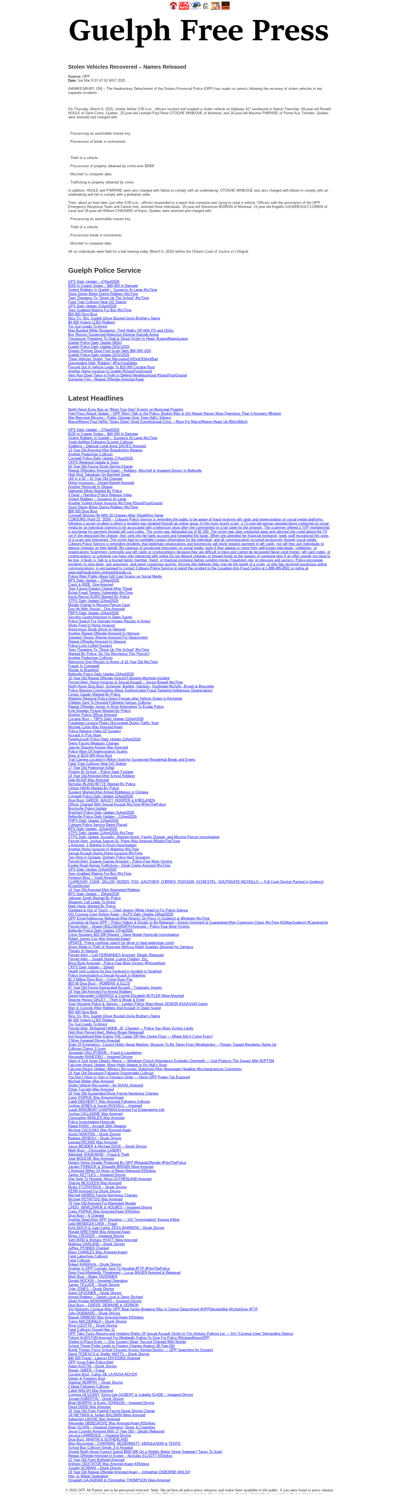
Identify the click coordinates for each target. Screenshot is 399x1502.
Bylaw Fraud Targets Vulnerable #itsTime (100, 593)
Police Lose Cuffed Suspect (90, 646)
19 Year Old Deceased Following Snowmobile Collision (111, 1073)
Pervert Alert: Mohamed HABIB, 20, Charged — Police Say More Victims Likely (131, 1028)
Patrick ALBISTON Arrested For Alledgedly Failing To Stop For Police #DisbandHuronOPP (139, 1338)
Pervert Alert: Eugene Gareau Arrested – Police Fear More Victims (120, 861)
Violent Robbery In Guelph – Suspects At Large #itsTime (112, 290)
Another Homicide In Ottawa (90, 487)
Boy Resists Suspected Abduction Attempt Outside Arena (113, 334)
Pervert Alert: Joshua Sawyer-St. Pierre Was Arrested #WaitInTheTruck (124, 841)
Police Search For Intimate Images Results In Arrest (109, 621)
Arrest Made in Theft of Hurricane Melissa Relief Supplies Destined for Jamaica (130, 947)
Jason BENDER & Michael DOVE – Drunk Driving (107, 1146)
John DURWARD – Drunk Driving (94, 1313)
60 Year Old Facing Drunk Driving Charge (100, 466)
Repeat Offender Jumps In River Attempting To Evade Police (116, 707)
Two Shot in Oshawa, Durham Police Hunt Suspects (109, 857)
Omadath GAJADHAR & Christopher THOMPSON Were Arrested (119, 1480)
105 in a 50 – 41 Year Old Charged (95, 479)
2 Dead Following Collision (88, 1386)
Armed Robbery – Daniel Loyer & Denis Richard (105, 1297)
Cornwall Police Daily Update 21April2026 (100, 796)
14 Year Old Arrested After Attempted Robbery (104, 890)
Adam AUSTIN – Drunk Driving (92, 1366)
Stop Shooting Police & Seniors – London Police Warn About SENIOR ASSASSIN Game (138, 1004)
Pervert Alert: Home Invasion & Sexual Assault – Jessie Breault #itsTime (125, 682)
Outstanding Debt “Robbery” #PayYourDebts (102, 363)
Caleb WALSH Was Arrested (90, 1391)
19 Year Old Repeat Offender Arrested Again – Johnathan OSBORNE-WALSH (129, 1472)
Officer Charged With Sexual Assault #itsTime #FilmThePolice (117, 804)
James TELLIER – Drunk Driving (93, 1285)
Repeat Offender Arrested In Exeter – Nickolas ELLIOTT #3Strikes (120, 1456)
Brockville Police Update (87, 808)
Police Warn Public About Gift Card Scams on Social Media (115, 576)
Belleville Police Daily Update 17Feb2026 (100, 931)
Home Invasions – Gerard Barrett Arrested (101, 483)
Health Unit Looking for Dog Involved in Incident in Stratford (115, 971)
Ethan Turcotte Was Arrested (91, 1089)
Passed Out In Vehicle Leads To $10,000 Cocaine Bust (111, 367)
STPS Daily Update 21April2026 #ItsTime (100, 833)
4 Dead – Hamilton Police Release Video (100, 495)
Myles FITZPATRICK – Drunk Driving (97, 1187)
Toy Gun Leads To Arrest (87, 326)
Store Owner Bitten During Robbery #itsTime (103, 294)
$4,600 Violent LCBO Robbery (91, 322)
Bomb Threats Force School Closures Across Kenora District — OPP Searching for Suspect (140, 1350)
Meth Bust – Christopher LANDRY (95, 1150)
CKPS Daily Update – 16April (91, 967)
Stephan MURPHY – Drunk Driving (95, 1382)
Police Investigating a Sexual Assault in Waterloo (106, 975)
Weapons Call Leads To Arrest (92, 902)
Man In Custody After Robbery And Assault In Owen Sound (114, 1008)
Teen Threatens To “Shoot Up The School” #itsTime (108, 298)
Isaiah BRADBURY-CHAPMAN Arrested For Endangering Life (116, 1110)
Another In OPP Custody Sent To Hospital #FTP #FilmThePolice (119, 1268)
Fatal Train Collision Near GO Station (97, 302)
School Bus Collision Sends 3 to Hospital (100, 1448)
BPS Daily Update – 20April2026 (93, 894)
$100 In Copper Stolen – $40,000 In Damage (103, 286)
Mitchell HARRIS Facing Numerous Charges (103, 1195)
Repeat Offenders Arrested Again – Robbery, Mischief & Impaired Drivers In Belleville (135, 470)
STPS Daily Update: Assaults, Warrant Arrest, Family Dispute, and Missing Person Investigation (144, 837)
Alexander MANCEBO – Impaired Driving (100, 1057)
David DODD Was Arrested (89, 1407)
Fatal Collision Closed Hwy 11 (91, 1329)
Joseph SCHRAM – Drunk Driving (94, 1468)
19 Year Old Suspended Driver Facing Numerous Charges (113, 1093)
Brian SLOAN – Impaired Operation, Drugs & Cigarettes (111, 1427)
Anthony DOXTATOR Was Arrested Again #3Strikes (108, 1464)
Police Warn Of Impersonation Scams (98, 751)
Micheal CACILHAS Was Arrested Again (99, 1130)
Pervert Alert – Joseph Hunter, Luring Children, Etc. (108, 959)
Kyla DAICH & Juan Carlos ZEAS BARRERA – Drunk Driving (116, 1228)
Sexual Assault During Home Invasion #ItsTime (105, 853)
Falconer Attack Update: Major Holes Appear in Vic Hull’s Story (117, 1065)
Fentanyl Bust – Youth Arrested (92, 878)
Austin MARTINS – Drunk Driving (94, 1134)
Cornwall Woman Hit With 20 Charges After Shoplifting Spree (115, 515)
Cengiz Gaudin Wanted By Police (94, 694)
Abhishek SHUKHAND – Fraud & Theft (98, 1154)
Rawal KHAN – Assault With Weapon (97, 1126)
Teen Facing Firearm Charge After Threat (100, 589)
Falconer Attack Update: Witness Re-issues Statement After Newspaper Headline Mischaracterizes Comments (155, 1069)
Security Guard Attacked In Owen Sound (100, 617)
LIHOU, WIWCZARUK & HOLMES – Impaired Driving (110, 1207)
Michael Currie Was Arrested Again (95, 727)
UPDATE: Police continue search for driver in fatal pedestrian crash (121, 943)
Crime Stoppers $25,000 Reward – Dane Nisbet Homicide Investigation (123, 935)
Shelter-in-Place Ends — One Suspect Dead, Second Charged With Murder (127, 1342)
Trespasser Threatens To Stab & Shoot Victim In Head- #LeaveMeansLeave (128, 339)
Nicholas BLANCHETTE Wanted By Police (101, 784)
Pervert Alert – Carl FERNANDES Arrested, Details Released (116, 955)
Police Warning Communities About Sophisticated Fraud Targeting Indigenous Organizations (140, 690)
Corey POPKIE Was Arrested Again (96, 1097)
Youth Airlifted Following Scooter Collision (100, 442)
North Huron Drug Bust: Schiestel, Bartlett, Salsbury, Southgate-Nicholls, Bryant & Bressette (141, 686)
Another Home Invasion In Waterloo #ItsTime (103, 849)
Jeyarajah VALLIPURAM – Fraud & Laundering (104, 1053)
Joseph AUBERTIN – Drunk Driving (95, 1399)
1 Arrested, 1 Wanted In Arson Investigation (102, 845)
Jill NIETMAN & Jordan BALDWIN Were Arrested (106, 1415)
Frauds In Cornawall (83, 666)
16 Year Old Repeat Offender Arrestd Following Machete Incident (119, 678)
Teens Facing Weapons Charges (93, 743)
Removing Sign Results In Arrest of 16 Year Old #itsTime (113, 662)
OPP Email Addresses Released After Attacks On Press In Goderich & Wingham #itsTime (139, 918)
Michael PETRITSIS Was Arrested (95, 1199)
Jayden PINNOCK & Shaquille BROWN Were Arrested (110, 1167)
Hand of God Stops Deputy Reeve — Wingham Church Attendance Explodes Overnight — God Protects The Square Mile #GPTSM (171, 1061)
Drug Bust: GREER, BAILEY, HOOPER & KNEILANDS (111, 800)
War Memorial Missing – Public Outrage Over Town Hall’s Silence (119, 418)
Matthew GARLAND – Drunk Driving (96, 1244)
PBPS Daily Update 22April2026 (93, 613)
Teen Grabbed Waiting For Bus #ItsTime (99, 310)
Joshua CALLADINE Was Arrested (95, 1114)
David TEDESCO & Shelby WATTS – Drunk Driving (108, 1354)
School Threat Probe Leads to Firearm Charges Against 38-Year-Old (121, 1346)
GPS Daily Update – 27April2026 (93, 282)
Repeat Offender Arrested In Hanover (97, 641)
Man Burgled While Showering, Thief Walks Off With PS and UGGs (121, 330)
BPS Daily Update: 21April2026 (92, 829)
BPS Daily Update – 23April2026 (93, 580)
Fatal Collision (79, 1260)
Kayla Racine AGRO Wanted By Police (98, 597)
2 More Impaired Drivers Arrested (94, 1040)
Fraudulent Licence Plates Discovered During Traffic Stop (113, 723)
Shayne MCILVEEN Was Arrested (94, 1183)
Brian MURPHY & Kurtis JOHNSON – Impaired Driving (111, 1403)
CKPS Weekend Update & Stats (93, 462)
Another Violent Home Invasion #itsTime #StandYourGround (115, 503)
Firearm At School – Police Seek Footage (100, 772)
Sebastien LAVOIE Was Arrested (94, 1419)
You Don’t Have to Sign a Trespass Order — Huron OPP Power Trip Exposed (129, 1077)
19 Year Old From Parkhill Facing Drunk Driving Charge (111, 1411)
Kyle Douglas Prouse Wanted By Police (99, 711)
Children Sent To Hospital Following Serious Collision (109, 703)
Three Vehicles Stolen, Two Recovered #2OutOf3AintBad (113, 359)
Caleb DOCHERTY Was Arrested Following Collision (109, 1101)
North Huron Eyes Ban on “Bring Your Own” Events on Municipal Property (125, 409)
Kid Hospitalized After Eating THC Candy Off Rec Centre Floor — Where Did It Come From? (140, 1036)
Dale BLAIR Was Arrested (88, 780)
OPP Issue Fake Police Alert (90, 1362)
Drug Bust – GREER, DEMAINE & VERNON (103, 1305)
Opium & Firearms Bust (86, 1378)
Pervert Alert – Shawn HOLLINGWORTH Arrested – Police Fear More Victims (129, 926)
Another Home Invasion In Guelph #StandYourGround (110, 371)
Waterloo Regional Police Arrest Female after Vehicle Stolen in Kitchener (125, 698)
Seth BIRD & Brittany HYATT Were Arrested (102, 1240)
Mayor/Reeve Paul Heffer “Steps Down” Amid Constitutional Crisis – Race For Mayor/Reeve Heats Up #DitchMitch (158, 422)
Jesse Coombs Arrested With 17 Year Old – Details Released (116, 1431)
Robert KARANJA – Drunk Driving (94, 1264)
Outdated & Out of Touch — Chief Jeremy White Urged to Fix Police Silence (128, 910)
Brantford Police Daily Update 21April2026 (101, 812)
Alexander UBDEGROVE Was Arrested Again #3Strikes (112, 1423)
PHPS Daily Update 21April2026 (93, 821)
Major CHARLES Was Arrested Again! (98, 1252)
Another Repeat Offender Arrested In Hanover (104, 633)
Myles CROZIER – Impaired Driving (96, 1236)
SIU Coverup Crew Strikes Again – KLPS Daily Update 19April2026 (120, 914)
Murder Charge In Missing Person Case (99, 605)
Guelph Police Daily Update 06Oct (95, 343)
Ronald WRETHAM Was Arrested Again (99, 1232)
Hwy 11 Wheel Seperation (88, 1476)
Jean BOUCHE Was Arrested (91, 1158)
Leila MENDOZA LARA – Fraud (92, 1224)
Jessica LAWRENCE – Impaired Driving (99, 1435)
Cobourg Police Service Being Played (97, 825)
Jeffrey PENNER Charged (88, 1248)
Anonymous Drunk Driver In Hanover (97, 629)
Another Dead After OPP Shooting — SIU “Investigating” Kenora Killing (123, 1220)
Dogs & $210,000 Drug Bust (90, 755)
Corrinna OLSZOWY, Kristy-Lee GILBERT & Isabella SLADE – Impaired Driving (130, 1395)
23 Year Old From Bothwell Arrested (96, 1460)
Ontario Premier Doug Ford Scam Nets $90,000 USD (109, 351)
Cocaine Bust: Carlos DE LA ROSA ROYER (102, 1374)
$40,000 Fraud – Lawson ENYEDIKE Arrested (104, 1358)
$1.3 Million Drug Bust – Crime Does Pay (100, 979)
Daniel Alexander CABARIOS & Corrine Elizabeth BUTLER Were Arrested (126, 996)
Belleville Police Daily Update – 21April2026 (102, 817)
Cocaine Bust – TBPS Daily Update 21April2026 (106, 719)
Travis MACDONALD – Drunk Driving (97, 1321)
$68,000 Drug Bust (82, 511)
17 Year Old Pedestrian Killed (91, 768)
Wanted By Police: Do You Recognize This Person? (109, 654)
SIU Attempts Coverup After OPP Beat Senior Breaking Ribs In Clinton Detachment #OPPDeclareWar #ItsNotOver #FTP (163, 1309)
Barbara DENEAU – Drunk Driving (94, 1138)
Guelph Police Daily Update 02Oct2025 (98, 347)
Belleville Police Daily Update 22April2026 (101, 674)
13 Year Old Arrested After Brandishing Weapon (105, 450)
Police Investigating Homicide (91, 1122)
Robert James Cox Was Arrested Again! (99, 939)
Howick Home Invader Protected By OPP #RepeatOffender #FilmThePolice (127, 1163)
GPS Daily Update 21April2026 (92, 306)
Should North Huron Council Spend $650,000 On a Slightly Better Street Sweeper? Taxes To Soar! (145, 1452)
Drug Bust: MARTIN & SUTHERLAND (98, 1439)
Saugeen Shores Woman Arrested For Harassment (108, 637)
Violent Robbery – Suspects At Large (97, 499)
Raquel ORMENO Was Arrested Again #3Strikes (106, 1317)
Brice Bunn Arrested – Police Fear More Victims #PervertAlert (116, 963)
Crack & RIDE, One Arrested (90, 584)
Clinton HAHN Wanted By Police (93, 788)
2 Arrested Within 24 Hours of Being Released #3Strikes (112, 1171)
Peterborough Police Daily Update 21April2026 (104, 739)
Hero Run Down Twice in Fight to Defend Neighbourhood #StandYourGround (127, 375)
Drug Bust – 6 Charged (86, 1215)
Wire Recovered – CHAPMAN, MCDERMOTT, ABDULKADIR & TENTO (124, 1443)
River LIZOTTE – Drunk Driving (92, 1325)
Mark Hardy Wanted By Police (92, 906)
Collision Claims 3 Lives (87, 1049)
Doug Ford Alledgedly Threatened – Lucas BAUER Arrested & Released (124, 1272)
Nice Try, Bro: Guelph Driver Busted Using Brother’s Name (114, 318)
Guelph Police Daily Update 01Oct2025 (98, 355)
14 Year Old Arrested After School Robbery (101, 776)
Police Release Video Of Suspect (94, 731)
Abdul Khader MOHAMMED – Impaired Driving (104, 1301)
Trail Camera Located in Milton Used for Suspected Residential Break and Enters (131, 760)
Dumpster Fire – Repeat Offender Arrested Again (106, 379)
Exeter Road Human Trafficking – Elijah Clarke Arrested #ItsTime (119, 865)
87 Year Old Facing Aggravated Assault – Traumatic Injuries (115, 988)
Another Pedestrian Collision (90, 454)
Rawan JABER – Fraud (86, 1370)
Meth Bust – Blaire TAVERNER (92, 1277)
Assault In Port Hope (84, 735)
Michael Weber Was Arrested (91, 1081)
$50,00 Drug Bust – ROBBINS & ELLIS (99, 983)
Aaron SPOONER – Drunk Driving (94, 1293)
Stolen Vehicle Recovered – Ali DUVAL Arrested (105, 1085)
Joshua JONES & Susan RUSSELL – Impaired (105, 1106)
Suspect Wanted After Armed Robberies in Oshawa (108, 792)
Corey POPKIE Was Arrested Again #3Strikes (104, 1211)
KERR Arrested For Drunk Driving (94, 1191)
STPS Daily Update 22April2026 (93, 601)
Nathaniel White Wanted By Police (95, 491)
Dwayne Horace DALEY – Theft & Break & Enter (106, 1000)
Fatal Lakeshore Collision (88, 1256)
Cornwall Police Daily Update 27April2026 (100, 458)
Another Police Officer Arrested (92, 715)
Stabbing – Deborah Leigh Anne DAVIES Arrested (107, 446)
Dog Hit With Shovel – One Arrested (96, 609)
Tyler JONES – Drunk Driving (91, 1289)
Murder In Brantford (83, 670)
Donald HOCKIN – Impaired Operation (98, 1281)
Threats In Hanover (83, 951)
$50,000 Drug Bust (82, 314)
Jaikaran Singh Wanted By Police (94, 898)
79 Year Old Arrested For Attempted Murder (102, 1203)
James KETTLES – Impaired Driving (96, 1175)
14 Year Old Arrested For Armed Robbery (100, 992)
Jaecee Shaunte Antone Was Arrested (98, 747)
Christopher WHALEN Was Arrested (96, 1118)
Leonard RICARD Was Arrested (92, 1142)
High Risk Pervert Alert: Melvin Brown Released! (106, 1032)
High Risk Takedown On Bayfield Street (99, 475)
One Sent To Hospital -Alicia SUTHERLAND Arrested (109, 1179)
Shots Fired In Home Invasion (91, 625)
